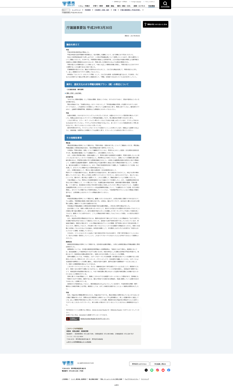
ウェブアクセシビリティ (132, 379)
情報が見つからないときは (157, 24)
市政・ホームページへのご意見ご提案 (111, 379)
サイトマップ (145, 379)
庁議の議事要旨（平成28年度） (130, 10)
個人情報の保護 (93, 379)
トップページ (76, 10)
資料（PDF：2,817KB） (74, 93)
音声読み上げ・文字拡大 (120, 1)
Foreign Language (136, 1)
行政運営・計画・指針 (102, 10)
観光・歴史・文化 (123, 6)
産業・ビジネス (139, 6)
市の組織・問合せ (160, 364)
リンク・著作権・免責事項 (78, 379)
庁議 (114, 10)
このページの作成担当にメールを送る (78, 342)
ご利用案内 (65, 379)
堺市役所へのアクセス (139, 364)
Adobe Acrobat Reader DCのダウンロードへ (94, 319)
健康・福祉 (110, 6)
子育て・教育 (98, 6)
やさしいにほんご (150, 1)
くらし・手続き (84, 6)
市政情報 (151, 6)
